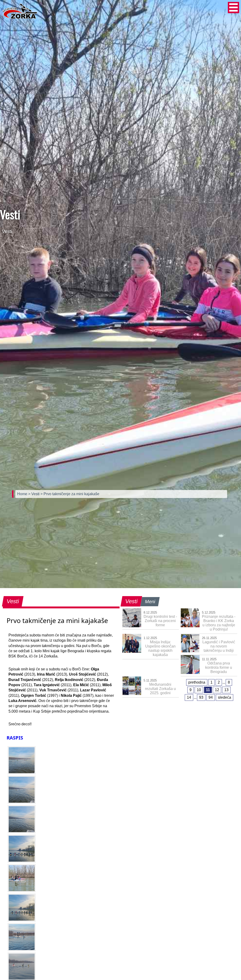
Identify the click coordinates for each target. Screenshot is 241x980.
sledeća (224, 697)
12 (217, 690)
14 (189, 697)
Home (22, 494)
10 (199, 690)
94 (211, 697)
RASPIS (15, 738)
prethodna (196, 682)
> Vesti (34, 494)
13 (226, 690)
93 (201, 697)
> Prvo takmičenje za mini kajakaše (69, 494)
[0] (22, 760)
